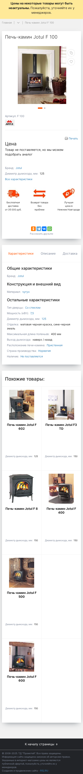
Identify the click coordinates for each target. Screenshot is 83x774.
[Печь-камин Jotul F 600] (21, 657)
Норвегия (44, 350)
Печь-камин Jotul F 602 (21, 426)
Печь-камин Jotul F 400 (61, 510)
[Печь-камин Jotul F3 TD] (61, 405)
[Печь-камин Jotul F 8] (21, 489)
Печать (73, 138)
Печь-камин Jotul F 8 (21, 509)
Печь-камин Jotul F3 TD (61, 426)
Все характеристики (18, 179)
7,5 (32, 313)
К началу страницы (40, 744)
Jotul (19, 168)
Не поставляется (31, 356)
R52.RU (44, 770)
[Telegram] (38, 228)
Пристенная (55, 345)
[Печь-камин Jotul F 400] (61, 489)
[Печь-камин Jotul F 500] (21, 573)
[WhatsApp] (49, 228)
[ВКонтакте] (44, 228)
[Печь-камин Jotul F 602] (21, 405)
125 (44, 318)
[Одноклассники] (33, 228)
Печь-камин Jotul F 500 (21, 594)
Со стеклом (33, 307)
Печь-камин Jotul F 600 (21, 678)
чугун (26, 291)
